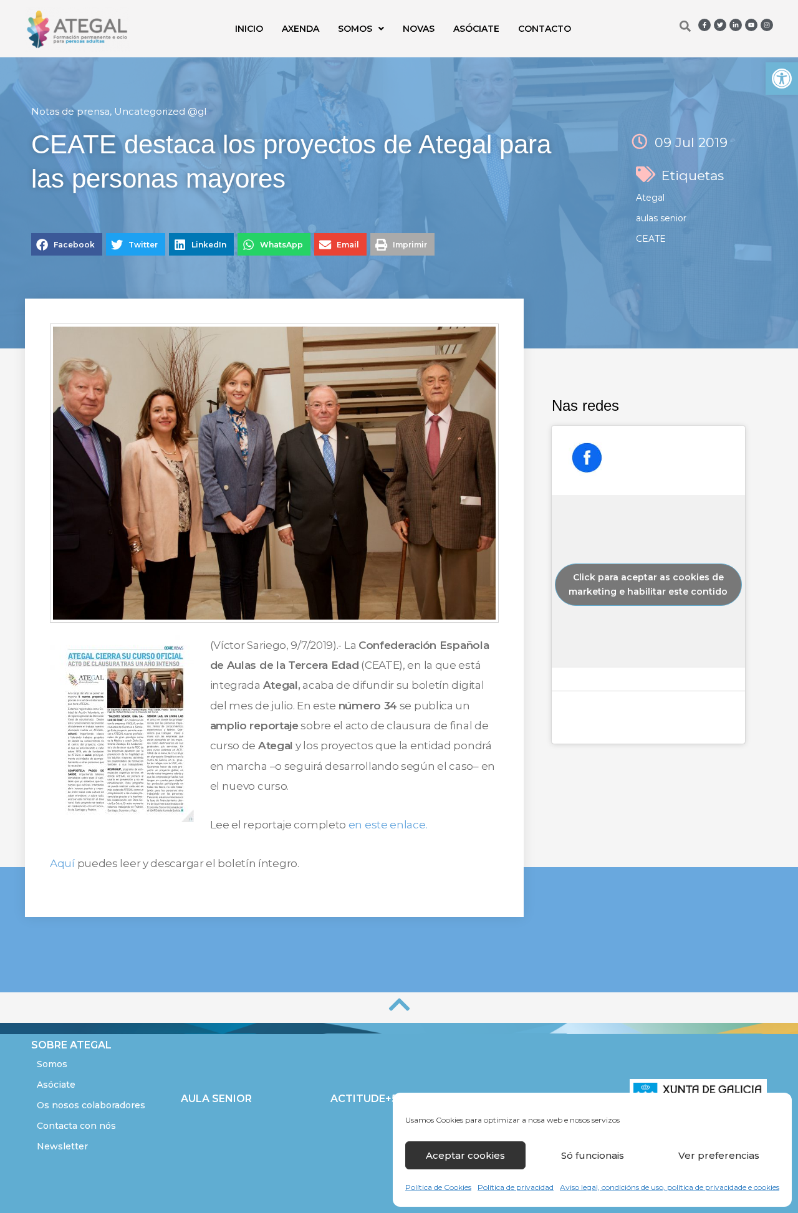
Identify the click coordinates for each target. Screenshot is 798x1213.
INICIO (249, 28)
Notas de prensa (70, 111)
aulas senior (661, 218)
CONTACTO (544, 28)
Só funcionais (592, 1155)
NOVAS (419, 28)
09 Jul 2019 (691, 142)
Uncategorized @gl (160, 111)
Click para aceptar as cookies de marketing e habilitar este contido (648, 584)
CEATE (651, 238)
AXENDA (300, 28)
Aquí (62, 863)
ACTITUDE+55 (367, 1099)
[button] (782, 78)
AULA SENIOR (216, 1099)
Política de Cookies (438, 1187)
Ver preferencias (718, 1155)
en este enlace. (388, 824)
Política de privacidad (516, 1187)
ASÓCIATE (476, 28)
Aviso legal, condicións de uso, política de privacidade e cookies (669, 1187)
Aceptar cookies (465, 1155)
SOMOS (355, 28)
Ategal (650, 197)
